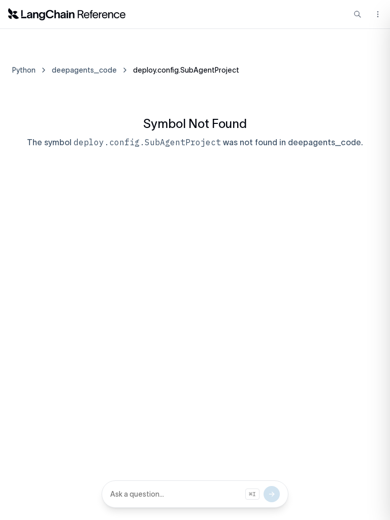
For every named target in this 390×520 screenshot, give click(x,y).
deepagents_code (84, 70)
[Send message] (272, 494)
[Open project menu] (377, 14)
